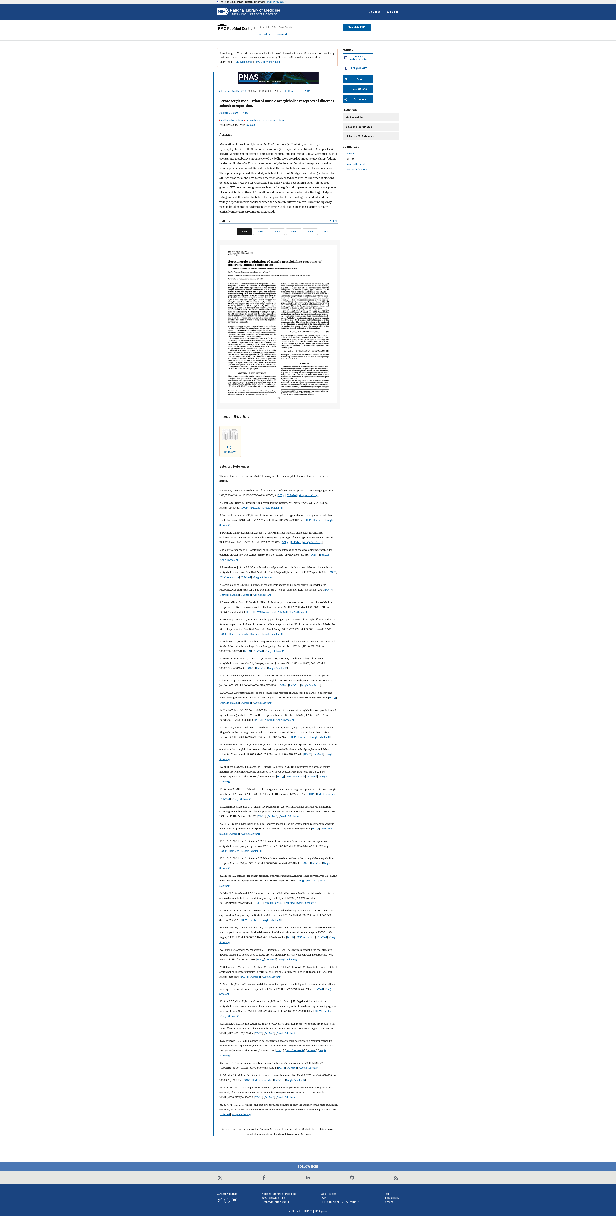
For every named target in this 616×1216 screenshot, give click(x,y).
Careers (388, 1201)
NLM (291, 1211)
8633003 (250, 124)
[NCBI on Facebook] (264, 1177)
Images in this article (355, 164)
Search (376, 11)
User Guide (281, 34)
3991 (260, 231)
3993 (293, 231)
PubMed (292, 495)
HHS (307, 1211)
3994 (310, 231)
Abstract (349, 153)
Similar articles (355, 117)
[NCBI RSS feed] (396, 1177)
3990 (244, 231)
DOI (280, 495)
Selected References (356, 169)
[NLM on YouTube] (234, 1200)
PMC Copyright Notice (267, 62)
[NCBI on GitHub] (352, 1177)
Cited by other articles (359, 126)
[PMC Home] (236, 27)
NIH (298, 1211)
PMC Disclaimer (243, 62)
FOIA (324, 1197)
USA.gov (320, 1211)
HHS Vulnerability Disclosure (339, 1202)
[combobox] (300, 27)
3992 (277, 231)
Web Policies (328, 1193)
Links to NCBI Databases (360, 136)
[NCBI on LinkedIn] (308, 1177)
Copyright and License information (265, 120)
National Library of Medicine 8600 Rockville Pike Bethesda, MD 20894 (279, 1198)
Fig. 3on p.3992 (230, 449)
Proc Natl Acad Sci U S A (233, 91)
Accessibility (391, 1197)
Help (387, 1193)
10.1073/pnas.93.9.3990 (295, 91)
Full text (349, 158)
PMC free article (229, 577)
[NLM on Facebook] (227, 1200)
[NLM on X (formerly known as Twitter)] (219, 1200)
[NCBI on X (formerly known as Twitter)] (220, 1177)
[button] (358, 79)
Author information (232, 120)
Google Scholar (307, 495)
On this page (351, 146)
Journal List (265, 34)
